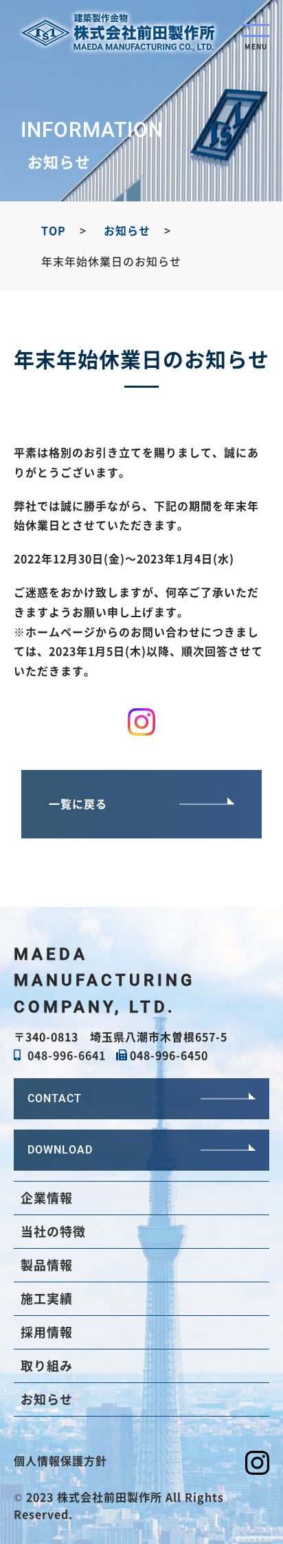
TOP (53, 230)
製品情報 (47, 1265)
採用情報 (47, 1332)
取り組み (47, 1365)
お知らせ (127, 230)
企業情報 (47, 1197)
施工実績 (47, 1298)
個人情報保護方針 (60, 1460)
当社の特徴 (53, 1231)
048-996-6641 (66, 1055)
